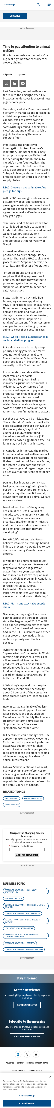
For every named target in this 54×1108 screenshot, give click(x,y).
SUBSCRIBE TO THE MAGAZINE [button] (27, 1036)
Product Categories (33, 798)
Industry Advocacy (13, 899)
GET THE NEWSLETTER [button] (27, 1005)
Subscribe (15, 16)
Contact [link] (20, 1063)
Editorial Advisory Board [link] (37, 1063)
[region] (27, 1090)
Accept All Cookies (27, 1103)
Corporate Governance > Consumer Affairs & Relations (25, 906)
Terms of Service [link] (35, 1071)
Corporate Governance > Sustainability (22, 913)
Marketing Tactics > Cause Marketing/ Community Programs (22, 936)
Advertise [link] (10, 1063)
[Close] (50, 1076)
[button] (49, 5)
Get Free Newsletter (27, 855)
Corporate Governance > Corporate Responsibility (20, 891)
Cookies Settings (26, 1096)
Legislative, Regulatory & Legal (19, 928)
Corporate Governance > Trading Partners (24, 949)
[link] (6, 83)
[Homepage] (9, 5)
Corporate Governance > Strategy (20, 943)
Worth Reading (11, 798)
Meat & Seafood (12, 805)
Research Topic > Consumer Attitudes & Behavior (22, 921)
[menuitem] (6, 83)
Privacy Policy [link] (18, 1071)
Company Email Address (21, 846)
